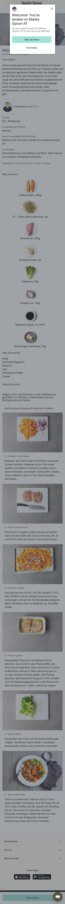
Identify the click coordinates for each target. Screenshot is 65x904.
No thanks (31, 47)
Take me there (31, 39)
